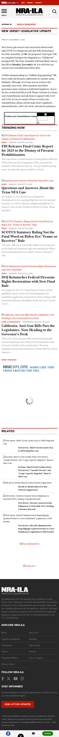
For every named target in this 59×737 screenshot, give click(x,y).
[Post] (21, 735)
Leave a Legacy (36, 657)
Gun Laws (33, 632)
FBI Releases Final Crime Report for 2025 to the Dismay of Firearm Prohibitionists (28, 150)
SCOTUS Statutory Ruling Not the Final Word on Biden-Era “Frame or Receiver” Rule (29, 236)
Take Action (34, 645)
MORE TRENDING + (10, 360)
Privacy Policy (8, 664)
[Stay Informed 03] (29, 543)
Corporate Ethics (9, 657)
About (4, 651)
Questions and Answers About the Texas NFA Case (28, 190)
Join (23, 3)
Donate (38, 3)
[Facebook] (8, 735)
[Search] (54, 12)
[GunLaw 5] (29, 565)
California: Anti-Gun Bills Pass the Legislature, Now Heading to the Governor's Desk (28, 329)
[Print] (33, 735)
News (4, 142)
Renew (30, 3)
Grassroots (7, 645)
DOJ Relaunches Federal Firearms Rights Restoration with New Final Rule (28, 281)
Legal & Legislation (26, 24)
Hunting (33, 639)
